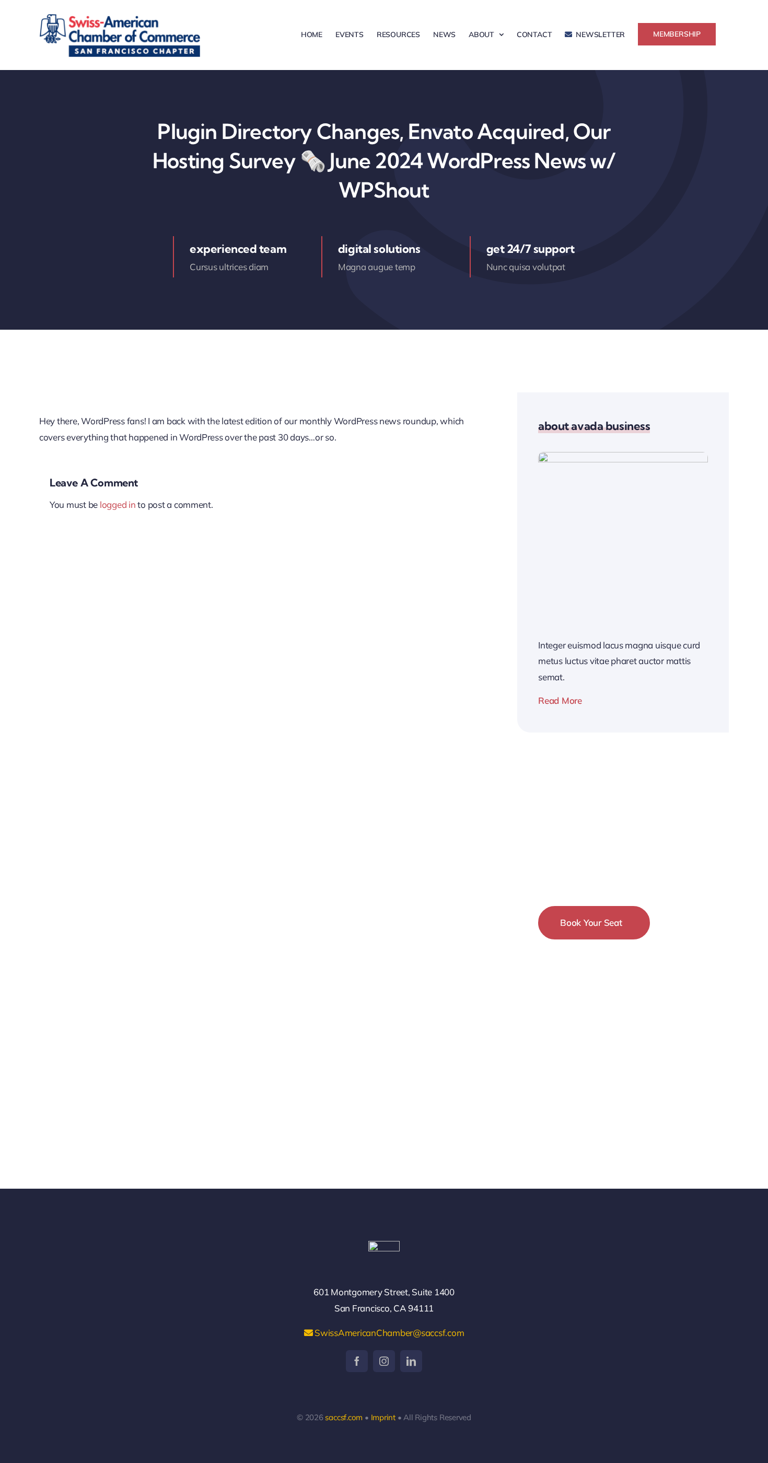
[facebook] (357, 1361)
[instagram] (384, 1361)
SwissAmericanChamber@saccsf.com (388, 1332)
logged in (118, 504)
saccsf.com (344, 1417)
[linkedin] (411, 1361)
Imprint (383, 1417)
